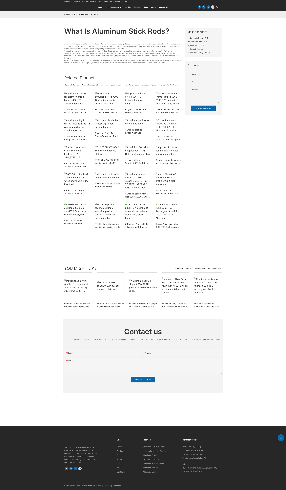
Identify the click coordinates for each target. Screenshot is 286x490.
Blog (119, 467)
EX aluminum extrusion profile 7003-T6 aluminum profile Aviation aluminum (107, 111)
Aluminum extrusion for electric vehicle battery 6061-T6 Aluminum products (75, 111)
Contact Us (121, 472)
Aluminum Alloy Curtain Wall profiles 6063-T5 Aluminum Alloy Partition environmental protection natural (175, 305)
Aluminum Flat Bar (150, 467)
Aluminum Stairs (150, 472)
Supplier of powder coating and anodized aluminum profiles (168, 162)
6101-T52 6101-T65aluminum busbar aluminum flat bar (110, 305)
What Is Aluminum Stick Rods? (86, 14)
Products (120, 451)
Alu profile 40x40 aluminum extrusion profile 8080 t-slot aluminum (168, 192)
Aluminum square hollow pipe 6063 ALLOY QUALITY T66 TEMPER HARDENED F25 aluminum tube (138, 195)
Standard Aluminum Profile (154, 447)
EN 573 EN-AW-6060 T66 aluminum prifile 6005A (107, 161)
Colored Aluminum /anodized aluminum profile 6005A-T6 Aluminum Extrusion (168, 138)
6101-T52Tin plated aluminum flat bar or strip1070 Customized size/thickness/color (74, 222)
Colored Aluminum (177, 268)
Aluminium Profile (214, 268)
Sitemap (107, 486)
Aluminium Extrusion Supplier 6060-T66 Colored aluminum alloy (138, 162)
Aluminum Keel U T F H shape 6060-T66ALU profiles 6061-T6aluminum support (143, 305)
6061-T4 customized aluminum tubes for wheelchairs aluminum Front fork (74, 192)
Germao (67, 14)
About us (120, 459)
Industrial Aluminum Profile (154, 451)
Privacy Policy (119, 486)
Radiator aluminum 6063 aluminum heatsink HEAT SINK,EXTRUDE (76, 165)
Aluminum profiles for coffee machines (135, 131)
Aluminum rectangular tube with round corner (107, 185)
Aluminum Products (151, 455)
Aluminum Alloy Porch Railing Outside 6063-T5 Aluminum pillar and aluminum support (75, 138)
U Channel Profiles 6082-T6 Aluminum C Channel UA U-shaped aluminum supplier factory (137, 226)
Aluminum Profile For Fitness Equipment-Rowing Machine (107, 135)
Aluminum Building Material (196, 268)
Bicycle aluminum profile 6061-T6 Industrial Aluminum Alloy (136, 111)
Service (120, 455)
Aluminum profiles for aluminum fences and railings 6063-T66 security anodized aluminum (207, 305)
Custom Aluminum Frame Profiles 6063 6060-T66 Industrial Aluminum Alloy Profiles (167, 111)
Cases (119, 463)
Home (119, 447)
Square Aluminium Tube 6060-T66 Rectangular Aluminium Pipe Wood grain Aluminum (168, 226)
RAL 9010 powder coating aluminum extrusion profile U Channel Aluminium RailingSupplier (107, 226)
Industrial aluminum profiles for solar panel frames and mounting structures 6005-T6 (77, 305)
